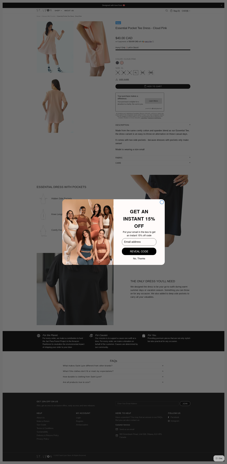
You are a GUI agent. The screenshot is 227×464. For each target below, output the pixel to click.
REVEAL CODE (139, 251)
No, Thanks (139, 258)
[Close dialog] (162, 202)
